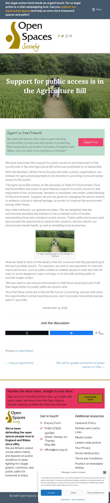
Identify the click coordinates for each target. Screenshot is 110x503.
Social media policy (87, 453)
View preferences (95, 493)
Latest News (25, 350)
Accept (51, 493)
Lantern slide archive (88, 442)
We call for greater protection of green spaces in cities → (80, 364)
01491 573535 (52, 428)
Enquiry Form (52, 423)
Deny (73, 493)
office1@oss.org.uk (55, 449)
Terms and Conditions (88, 458)
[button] (104, 472)
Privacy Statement (78, 499)
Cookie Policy (65, 499)
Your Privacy (83, 448)
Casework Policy (85, 423)
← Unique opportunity (19, 363)
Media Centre (83, 437)
